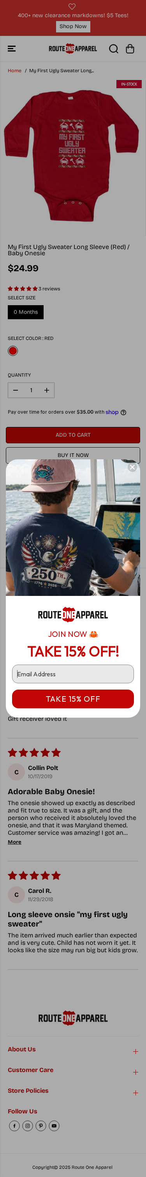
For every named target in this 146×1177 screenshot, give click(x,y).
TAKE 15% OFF (73, 699)
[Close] (132, 467)
